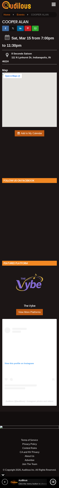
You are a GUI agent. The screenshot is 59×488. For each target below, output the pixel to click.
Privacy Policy (29, 444)
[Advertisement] (29, 156)
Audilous (9, 401)
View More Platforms (29, 312)
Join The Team (29, 464)
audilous (20, 401)
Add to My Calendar (31, 133)
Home (7, 14)
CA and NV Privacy (29, 452)
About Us (29, 456)
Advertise (29, 460)
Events (20, 14)
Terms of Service (29, 440)
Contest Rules (29, 448)
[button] (53, 4)
